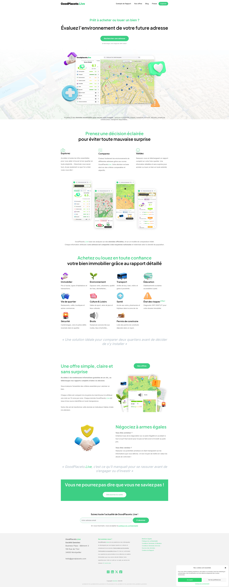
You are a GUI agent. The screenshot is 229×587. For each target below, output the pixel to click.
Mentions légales (147, 538)
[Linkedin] (112, 571)
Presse (154, 4)
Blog (147, 4)
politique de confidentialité (128, 526)
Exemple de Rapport (123, 4)
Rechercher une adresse (114, 38)
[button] (225, 568)
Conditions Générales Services (151, 545)
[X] (116, 571)
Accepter (190, 580)
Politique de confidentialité (202, 583)
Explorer (163, 4)
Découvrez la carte (114, 495)
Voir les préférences (214, 580)
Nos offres (138, 4)
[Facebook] (120, 571)
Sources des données (148, 548)
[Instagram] (108, 571)
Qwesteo (115, 581)
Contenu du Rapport (148, 550)
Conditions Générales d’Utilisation (152, 543)
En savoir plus (107, 563)
